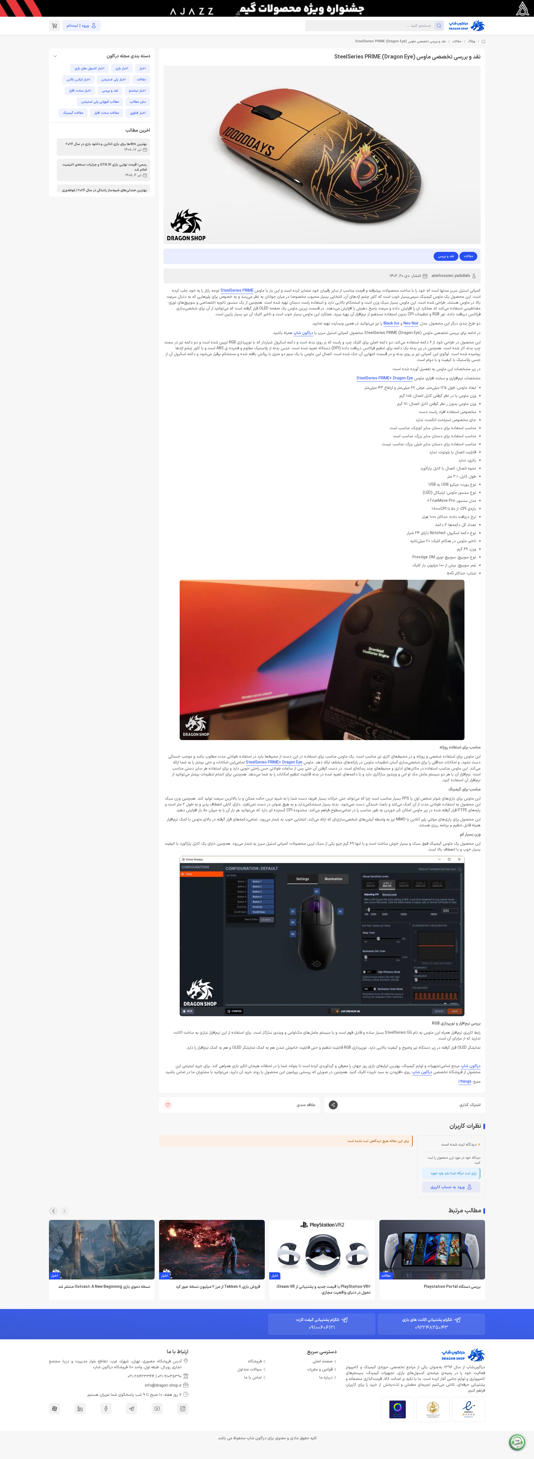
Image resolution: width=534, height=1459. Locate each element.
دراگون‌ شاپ (422, 1072)
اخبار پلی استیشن (113, 79)
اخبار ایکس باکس (78, 79)
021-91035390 (170, 1376)
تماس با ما (253, 1378)
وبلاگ (471, 41)
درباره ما (326, 1378)
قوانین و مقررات (320, 1369)
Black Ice (391, 323)
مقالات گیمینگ (73, 113)
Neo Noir (411, 323)
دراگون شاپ (303, 333)
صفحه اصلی (323, 1361)
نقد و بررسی (446, 256)
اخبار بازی (121, 68)
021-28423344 (141, 1376)
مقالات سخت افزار (106, 113)
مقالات (456, 41)
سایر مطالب (138, 101)
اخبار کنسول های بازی (89, 68)
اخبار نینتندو (137, 90)
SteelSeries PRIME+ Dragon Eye (385, 378)
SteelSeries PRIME (237, 291)
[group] (267, 8)
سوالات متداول (250, 1369)
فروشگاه (255, 1361)
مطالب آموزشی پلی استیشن (100, 101)
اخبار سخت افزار (80, 90)
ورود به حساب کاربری (448, 1187)
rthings (465, 1082)
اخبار (142, 68)
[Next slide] (53, 1211)
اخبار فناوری (138, 113)
